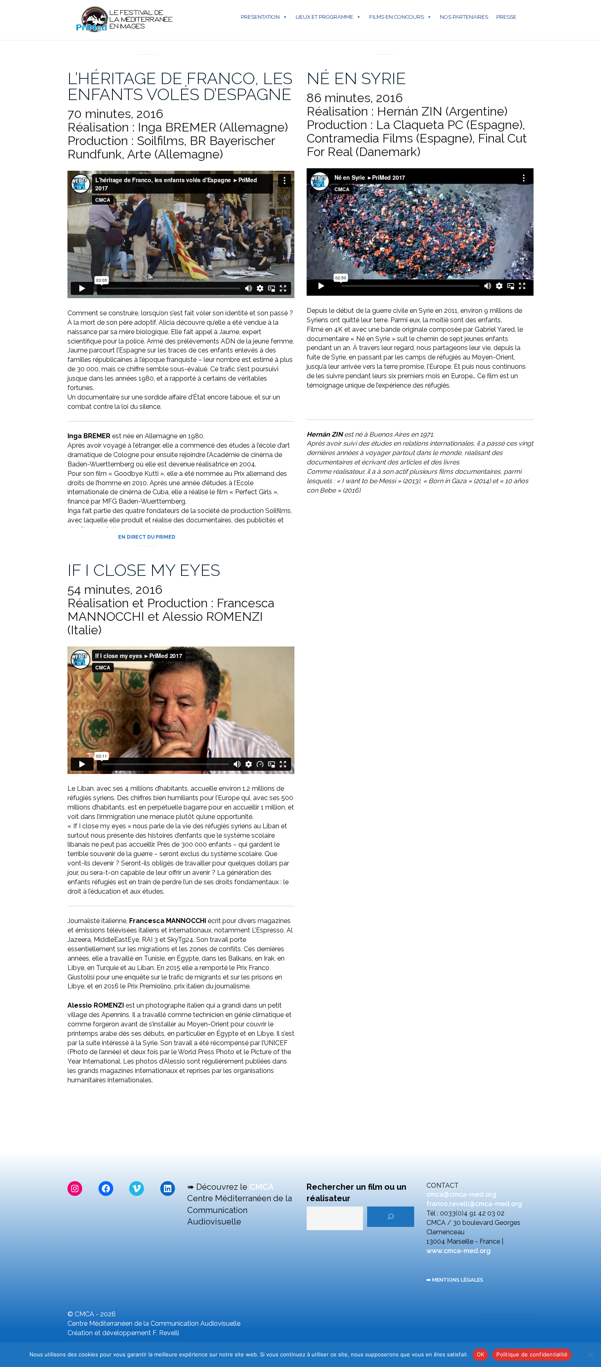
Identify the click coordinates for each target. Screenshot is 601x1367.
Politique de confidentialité (531, 1354)
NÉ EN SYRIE (356, 78)
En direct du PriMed (146, 45)
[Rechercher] (390, 1216)
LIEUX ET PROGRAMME (324, 17)
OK (480, 1354)
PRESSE (506, 17)
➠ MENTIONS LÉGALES (454, 1280)
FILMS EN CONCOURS (396, 17)
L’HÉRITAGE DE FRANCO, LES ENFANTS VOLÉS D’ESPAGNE (179, 86)
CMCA (261, 1187)
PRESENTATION (260, 17)
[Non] (591, 1355)
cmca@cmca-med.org (461, 1194)
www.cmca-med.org (458, 1251)
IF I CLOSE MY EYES (143, 570)
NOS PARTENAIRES (464, 17)
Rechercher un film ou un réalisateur (356, 1193)
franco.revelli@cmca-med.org (474, 1204)
